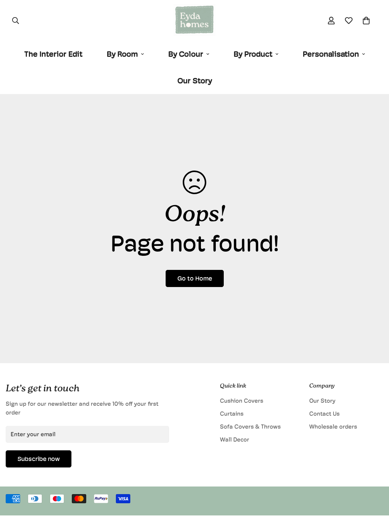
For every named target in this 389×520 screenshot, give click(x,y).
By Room (122, 54)
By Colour (185, 54)
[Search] (15, 20)
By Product (253, 54)
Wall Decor (234, 439)
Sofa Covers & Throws (250, 426)
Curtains (232, 413)
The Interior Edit (53, 54)
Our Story (194, 80)
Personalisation (331, 54)
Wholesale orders (333, 426)
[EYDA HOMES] (194, 20)
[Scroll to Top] (374, 478)
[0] (366, 20)
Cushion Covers (241, 400)
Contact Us (324, 413)
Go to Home (194, 278)
